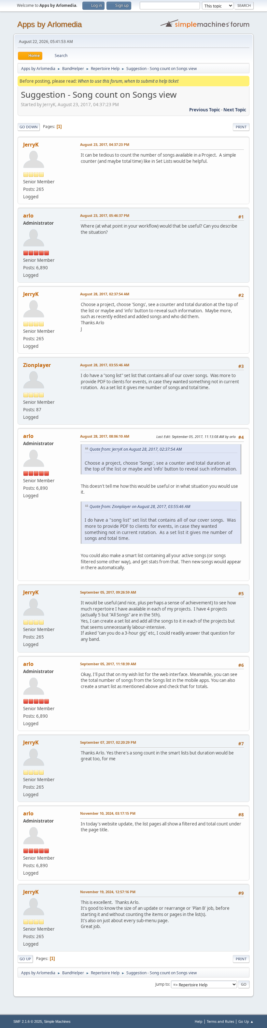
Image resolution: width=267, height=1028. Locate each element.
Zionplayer (37, 365)
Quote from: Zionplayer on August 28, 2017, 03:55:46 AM (140, 506)
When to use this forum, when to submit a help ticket (128, 81)
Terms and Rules (220, 1021)
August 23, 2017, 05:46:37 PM (104, 215)
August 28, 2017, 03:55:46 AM (104, 364)
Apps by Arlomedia (49, 24)
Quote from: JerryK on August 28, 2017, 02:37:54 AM (136, 449)
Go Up (25, 958)
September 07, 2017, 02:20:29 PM (108, 742)
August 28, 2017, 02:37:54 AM (104, 293)
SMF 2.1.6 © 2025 (27, 1021)
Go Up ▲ (246, 1021)
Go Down (29, 126)
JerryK (31, 144)
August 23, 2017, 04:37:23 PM (104, 144)
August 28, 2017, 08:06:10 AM (104, 436)
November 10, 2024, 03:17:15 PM (107, 813)
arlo (28, 215)
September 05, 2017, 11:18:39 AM (108, 663)
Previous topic (204, 110)
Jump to (162, 984)
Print (241, 126)
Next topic (234, 110)
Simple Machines (57, 1021)
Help (199, 1021)
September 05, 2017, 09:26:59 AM (108, 592)
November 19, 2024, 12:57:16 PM (107, 891)
